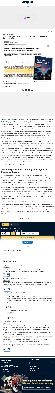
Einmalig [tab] (6, 224)
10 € (3, 233)
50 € (18, 233)
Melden (7, 267)
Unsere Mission (5, 371)
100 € (23, 233)
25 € (13, 233)
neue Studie (7, 119)
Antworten (7, 276)
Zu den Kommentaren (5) (9, 220)
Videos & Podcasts (34, 368)
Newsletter (32, 370)
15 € (8, 233)
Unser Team (4, 369)
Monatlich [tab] (14, 224)
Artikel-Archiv (33, 366)
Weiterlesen (26, 242)
